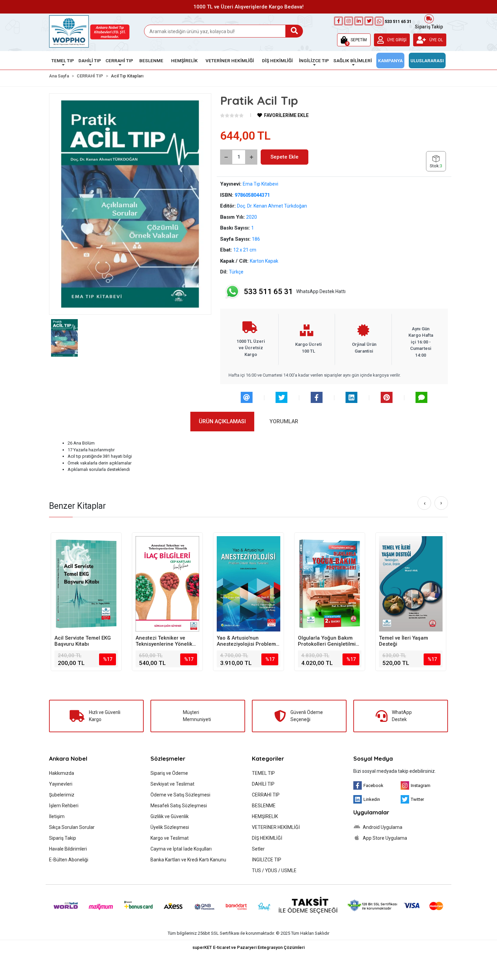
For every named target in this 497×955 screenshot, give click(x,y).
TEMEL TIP (263, 773)
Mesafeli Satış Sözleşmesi (178, 805)
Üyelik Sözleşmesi (169, 827)
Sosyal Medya (373, 758)
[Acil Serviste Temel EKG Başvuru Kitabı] (86, 583)
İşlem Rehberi (63, 805)
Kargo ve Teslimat (169, 838)
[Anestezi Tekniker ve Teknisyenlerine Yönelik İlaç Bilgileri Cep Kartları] (167, 583)
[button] (353, 40)
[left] (424, 503)
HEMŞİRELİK (265, 816)
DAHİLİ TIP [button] (89, 60)
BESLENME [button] (151, 60)
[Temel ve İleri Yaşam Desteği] (411, 583)
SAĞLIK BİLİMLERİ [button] (352, 60)
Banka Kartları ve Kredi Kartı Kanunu (188, 859)
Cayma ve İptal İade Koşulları (181, 849)
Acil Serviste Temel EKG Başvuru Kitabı (82, 641)
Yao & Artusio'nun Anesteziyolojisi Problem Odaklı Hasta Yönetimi (246, 641)
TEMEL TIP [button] (62, 60)
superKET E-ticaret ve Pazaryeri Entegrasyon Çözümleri (248, 947)
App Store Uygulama (384, 838)
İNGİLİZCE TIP (266, 859)
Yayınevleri (60, 784)
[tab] (222, 421)
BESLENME (264, 805)
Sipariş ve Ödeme (169, 773)
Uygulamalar (371, 812)
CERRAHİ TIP (266, 794)
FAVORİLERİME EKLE (286, 115)
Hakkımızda (61, 773)
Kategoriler (268, 758)
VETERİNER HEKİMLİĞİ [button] (230, 60)
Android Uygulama (382, 827)
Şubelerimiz (61, 794)
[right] (441, 503)
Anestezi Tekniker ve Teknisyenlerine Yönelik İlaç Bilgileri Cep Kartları (165, 641)
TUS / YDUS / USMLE (274, 870)
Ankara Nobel (68, 758)
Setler (258, 849)
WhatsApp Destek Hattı (295, 291)
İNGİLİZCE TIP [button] (314, 60)
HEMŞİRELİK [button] (184, 60)
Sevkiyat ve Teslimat (172, 784)
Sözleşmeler (167, 758)
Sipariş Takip (429, 26)
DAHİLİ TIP (263, 784)
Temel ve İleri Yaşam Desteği (403, 641)
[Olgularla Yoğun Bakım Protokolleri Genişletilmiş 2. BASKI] (329, 583)
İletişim (57, 816)
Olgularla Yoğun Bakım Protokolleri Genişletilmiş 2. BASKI (328, 641)
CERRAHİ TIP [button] (119, 60)
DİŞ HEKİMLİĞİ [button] (277, 60)
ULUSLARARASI (427, 60)
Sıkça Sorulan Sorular (72, 827)
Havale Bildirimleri (68, 849)
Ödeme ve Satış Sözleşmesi (180, 794)
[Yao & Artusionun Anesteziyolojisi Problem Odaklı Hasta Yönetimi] (248, 583)
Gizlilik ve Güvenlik (169, 816)
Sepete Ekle (284, 157)
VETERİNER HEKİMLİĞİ (276, 827)
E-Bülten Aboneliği (68, 859)
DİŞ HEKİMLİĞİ (267, 838)
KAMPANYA (390, 60)
